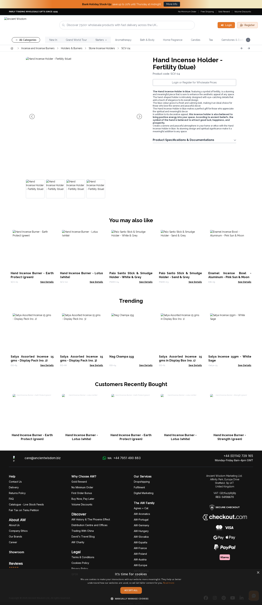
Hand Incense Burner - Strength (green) (230, 437)
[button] (131, 598)
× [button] (258, 572)
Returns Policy (17, 493)
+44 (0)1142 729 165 (238, 456)
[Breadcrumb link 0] (12, 48)
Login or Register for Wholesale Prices (194, 82)
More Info (171, 4)
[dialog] (131, 587)
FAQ (11, 498)
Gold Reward (224, 12)
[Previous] (242, 48)
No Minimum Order (187, 12)
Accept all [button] (131, 590)
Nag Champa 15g (121, 356)
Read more (168, 582)
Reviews (16, 563)
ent (139, 487)
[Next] (249, 48)
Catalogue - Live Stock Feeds (26, 504)
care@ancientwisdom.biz (43, 458)
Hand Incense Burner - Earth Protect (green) (32, 437)
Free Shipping (207, 12)
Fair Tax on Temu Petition (24, 510)
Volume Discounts (242, 12)
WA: (124, 458)
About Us (14, 525)
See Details (47, 282)
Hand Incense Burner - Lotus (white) (81, 437)
